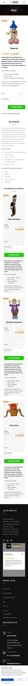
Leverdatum (5, 100)
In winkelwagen (16, 107)
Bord (3, 93)
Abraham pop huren (14, 113)
